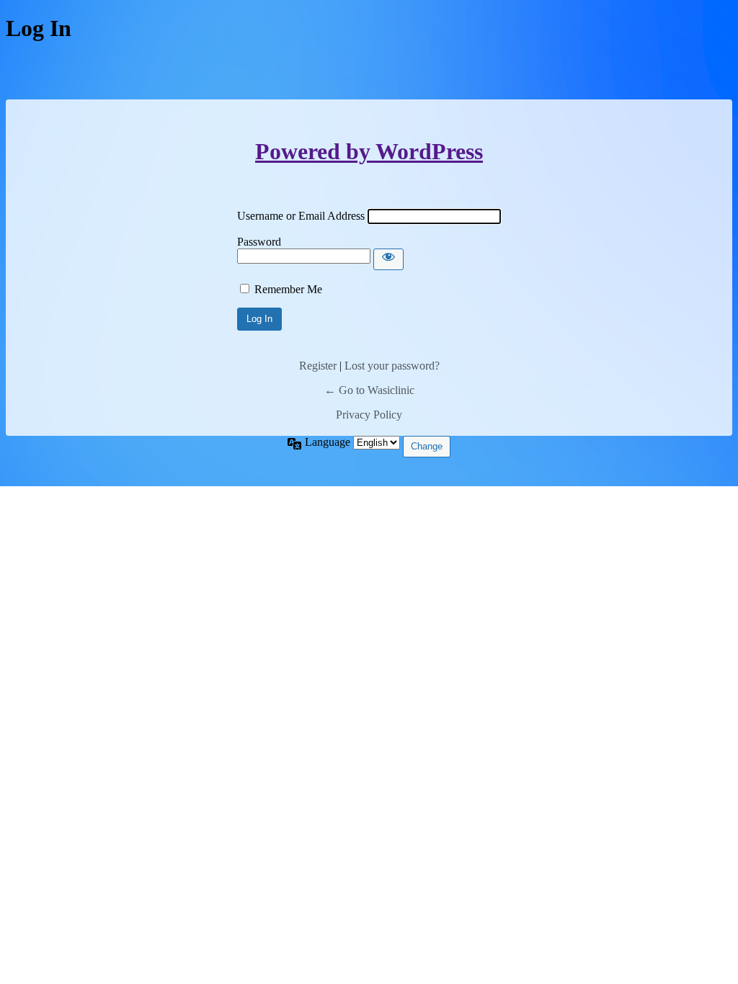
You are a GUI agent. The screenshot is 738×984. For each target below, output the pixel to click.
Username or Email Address (301, 216)
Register (318, 365)
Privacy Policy (369, 414)
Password (259, 242)
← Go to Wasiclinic (369, 390)
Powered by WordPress (369, 151)
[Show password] (388, 259)
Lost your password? (392, 365)
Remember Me (288, 289)
